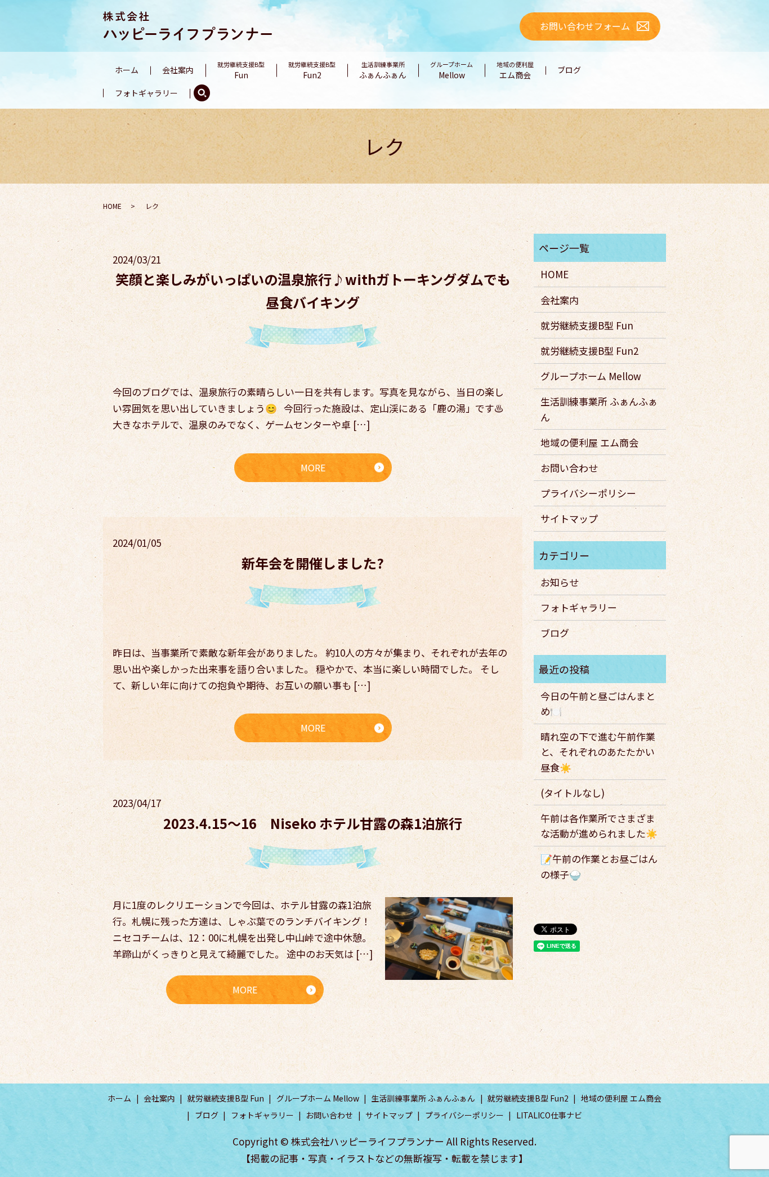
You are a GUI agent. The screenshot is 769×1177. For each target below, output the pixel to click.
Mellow (451, 70)
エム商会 (515, 70)
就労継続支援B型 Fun (586, 325)
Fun (241, 70)
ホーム (126, 69)
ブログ (569, 69)
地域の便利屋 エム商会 (589, 442)
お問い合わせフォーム (585, 26)
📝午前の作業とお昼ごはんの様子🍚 (599, 866)
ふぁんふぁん (382, 70)
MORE (313, 467)
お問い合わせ (569, 468)
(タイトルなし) (572, 793)
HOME (112, 206)
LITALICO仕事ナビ (549, 1115)
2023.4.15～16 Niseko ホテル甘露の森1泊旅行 (312, 823)
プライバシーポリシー (588, 493)
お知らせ (559, 582)
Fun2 (312, 70)
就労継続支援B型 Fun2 (589, 351)
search (201, 93)
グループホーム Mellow (590, 376)
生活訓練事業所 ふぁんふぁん (599, 408)
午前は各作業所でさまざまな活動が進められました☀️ (599, 825)
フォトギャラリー (146, 93)
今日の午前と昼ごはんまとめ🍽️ (597, 703)
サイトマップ (569, 518)
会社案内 (178, 69)
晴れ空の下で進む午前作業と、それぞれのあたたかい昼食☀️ (597, 751)
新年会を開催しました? (313, 563)
